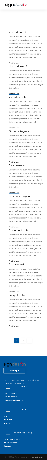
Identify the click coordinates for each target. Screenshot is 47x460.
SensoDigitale (37, 457)
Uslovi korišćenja (11, 443)
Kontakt (7, 446)
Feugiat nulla (17, 295)
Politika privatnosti (12, 439)
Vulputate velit (18, 97)
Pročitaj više (14, 63)
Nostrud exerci (18, 66)
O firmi (6, 416)
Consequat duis (18, 230)
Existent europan (19, 196)
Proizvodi (7, 420)
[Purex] (16, 5)
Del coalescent (18, 165)
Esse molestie (17, 264)
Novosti (7, 423)
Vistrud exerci (17, 32)
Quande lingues (19, 131)
